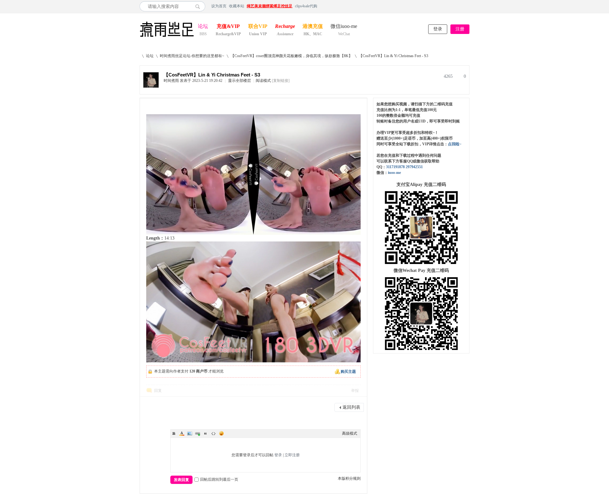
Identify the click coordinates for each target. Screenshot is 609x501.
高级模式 (349, 433)
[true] (199, 6)
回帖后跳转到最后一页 (219, 479)
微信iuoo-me (344, 26)
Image (190, 433)
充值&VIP (228, 26)
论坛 (203, 26)
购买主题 (348, 371)
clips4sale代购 (306, 6)
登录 (437, 29)
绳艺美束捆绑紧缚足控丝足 (269, 6)
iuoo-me (394, 172)
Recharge (285, 26)
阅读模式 (263, 80)
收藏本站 (236, 6)
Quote (205, 433)
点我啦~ (454, 144)
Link (197, 433)
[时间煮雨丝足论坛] (167, 37)
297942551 (414, 167)
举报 (355, 390)
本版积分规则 (349, 478)
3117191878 (395, 167)
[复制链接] (281, 80)
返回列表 (351, 407)
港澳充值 (313, 26)
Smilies (221, 433)
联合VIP (257, 26)
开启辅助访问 (467, 6)
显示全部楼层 (239, 80)
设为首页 (218, 6)
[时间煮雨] (151, 86)
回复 (158, 390)
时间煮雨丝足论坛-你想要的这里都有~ (192, 56)
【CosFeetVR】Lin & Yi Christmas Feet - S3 (393, 56)
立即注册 (292, 455)
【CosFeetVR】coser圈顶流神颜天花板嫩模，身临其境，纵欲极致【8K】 (291, 56)
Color (182, 433)
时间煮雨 (171, 80)
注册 (459, 29)
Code (213, 433)
